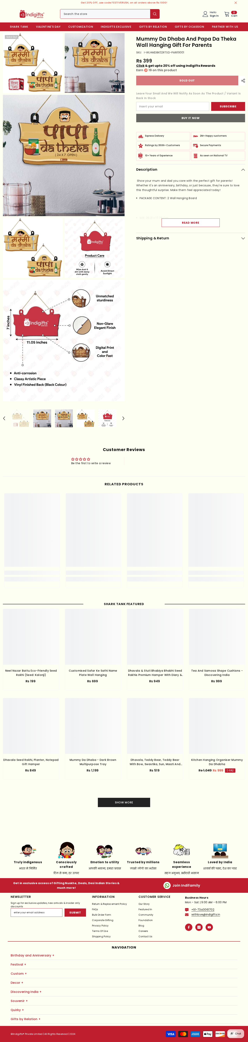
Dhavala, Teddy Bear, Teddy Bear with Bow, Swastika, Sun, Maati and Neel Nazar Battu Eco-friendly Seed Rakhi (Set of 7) (155, 762)
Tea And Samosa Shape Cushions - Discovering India (217, 673)
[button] (4, 418)
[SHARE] (241, 80)
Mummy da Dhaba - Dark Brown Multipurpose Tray (93, 762)
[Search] (109, 14)
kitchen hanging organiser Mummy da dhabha (217, 762)
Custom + (19, 973)
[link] (32, 573)
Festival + (18, 964)
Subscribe (228, 106)
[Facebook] (188, 927)
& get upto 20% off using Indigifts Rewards (175, 66)
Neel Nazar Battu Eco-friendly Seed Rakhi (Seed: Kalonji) (31, 673)
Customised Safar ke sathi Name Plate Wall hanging (93, 673)
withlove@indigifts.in (205, 914)
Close (235, 2)
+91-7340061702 (202, 910)
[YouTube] (209, 927)
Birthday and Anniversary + (32, 955)
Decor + (17, 982)
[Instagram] (199, 927)
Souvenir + (19, 1001)
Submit (75, 912)
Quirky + (17, 1010)
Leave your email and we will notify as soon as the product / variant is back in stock (188, 96)
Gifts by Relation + (26, 1019)
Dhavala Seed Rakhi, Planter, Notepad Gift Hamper (31, 762)
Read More (190, 223)
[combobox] (105, 14)
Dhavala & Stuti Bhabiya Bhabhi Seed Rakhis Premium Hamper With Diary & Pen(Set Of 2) (155, 673)
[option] (20, 418)
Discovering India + (26, 992)
